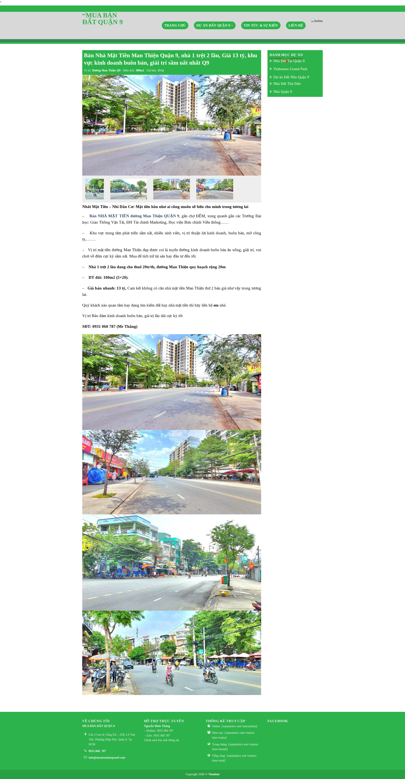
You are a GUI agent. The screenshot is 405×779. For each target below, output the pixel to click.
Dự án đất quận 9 (213, 25)
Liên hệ (296, 25)
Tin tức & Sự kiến (261, 25)
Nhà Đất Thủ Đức (287, 83)
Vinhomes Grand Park (290, 69)
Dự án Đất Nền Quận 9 (291, 77)
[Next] (252, 125)
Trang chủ (175, 25)
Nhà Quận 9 (282, 91)
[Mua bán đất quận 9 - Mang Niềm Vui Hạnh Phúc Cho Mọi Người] (103, 25)
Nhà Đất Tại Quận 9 (289, 61)
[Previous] (91, 125)
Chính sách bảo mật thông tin (161, 740)
